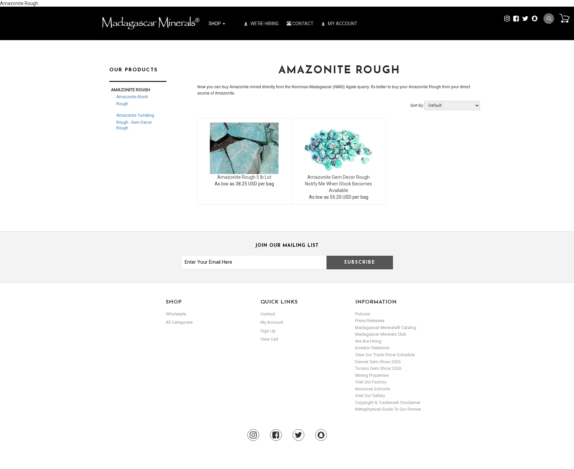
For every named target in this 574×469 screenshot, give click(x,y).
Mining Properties (372, 375)
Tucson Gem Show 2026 (378, 368)
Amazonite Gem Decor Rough (338, 177)
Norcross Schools (372, 388)
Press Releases (369, 320)
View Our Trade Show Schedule (385, 354)
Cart (564, 18)
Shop (215, 23)
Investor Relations (372, 347)
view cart (269, 339)
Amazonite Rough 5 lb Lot (244, 177)
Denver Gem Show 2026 (378, 361)
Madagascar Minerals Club (380, 334)
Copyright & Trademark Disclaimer (388, 402)
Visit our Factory (370, 381)
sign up (268, 330)
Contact (302, 23)
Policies (362, 313)
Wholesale (176, 313)
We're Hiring (264, 23)
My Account (342, 23)
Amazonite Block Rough (132, 100)
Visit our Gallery (370, 395)
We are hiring (368, 341)
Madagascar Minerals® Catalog (385, 327)
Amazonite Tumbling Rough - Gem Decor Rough (135, 121)
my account (271, 322)
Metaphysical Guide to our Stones (388, 409)
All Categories (179, 322)
